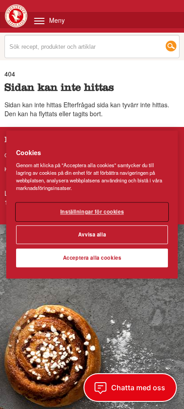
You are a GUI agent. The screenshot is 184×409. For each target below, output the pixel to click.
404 (9, 73)
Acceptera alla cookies (92, 257)
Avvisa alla (92, 234)
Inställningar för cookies (92, 211)
